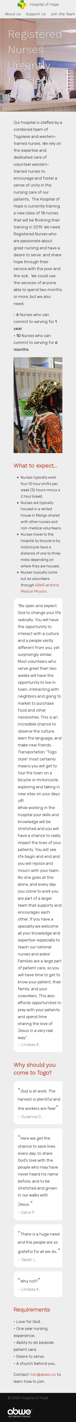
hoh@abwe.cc (43, 1374)
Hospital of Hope (44, 4)
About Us (13, 14)
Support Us (36, 14)
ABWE (40, 585)
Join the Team (63, 14)
